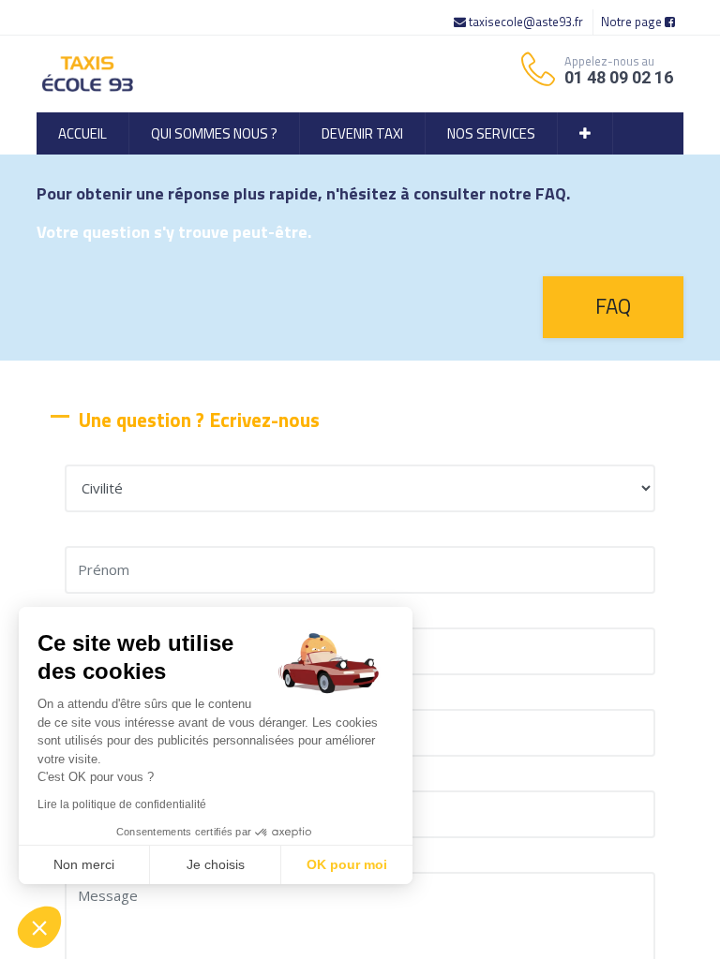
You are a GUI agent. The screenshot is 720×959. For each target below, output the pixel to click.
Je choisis (216, 864)
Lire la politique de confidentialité (122, 804)
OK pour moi (347, 864)
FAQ (613, 306)
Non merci (83, 864)
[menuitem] (82, 133)
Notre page (633, 21)
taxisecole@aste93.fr (526, 21)
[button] (585, 133)
